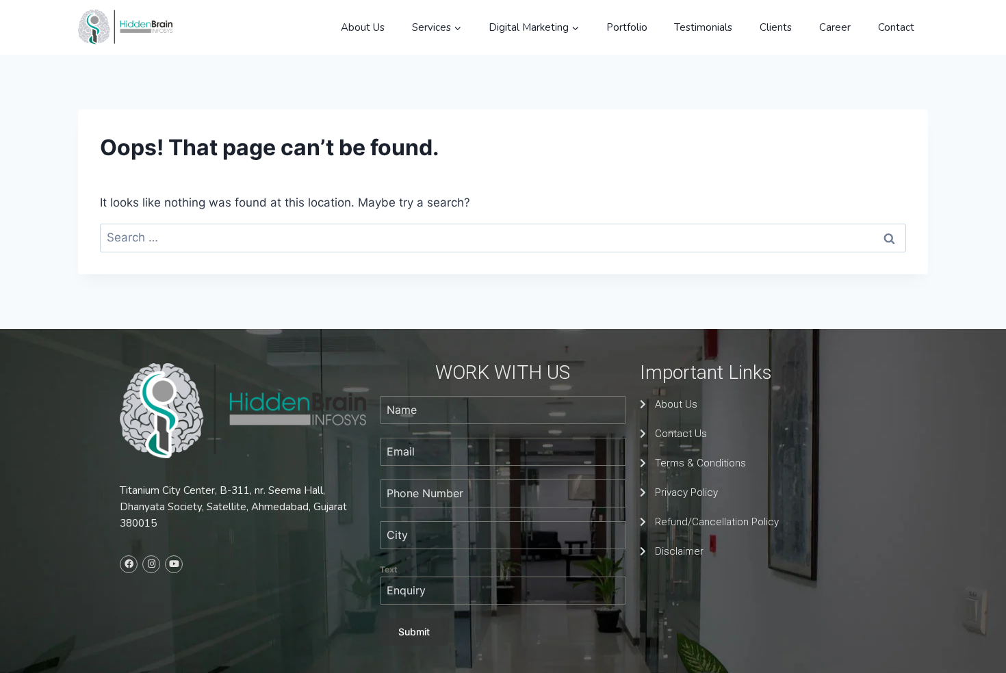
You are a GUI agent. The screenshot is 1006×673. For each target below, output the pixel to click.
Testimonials (703, 27)
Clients (776, 27)
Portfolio (626, 27)
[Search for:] (503, 237)
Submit (414, 631)
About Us (363, 27)
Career (835, 27)
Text (389, 569)
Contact (896, 27)
